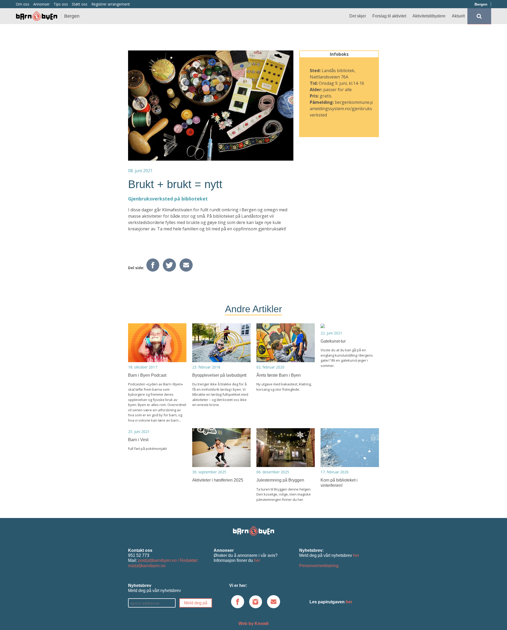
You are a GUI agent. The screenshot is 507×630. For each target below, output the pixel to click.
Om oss (22, 4)
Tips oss (61, 4)
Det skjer (357, 16)
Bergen (481, 4)
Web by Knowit (253, 623)
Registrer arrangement (110, 4)
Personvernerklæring (319, 565)
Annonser (41, 4)
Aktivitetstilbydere (428, 16)
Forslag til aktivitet (389, 16)
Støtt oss (79, 4)
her (257, 560)
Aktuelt (458, 16)
